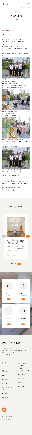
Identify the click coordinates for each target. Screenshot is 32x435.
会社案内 (20, 382)
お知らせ (4, 371)
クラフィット (21, 378)
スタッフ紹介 (21, 386)
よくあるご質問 (22, 374)
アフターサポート (24, 370)
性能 (20, 368)
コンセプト (5, 379)
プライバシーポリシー (8, 416)
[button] (4, 236)
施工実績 (4, 383)
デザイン (21, 366)
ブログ (4, 375)
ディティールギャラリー (7, 388)
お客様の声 (5, 398)
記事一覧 (13, 264)
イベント (4, 367)
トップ (4, 363)
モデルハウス (5, 394)
